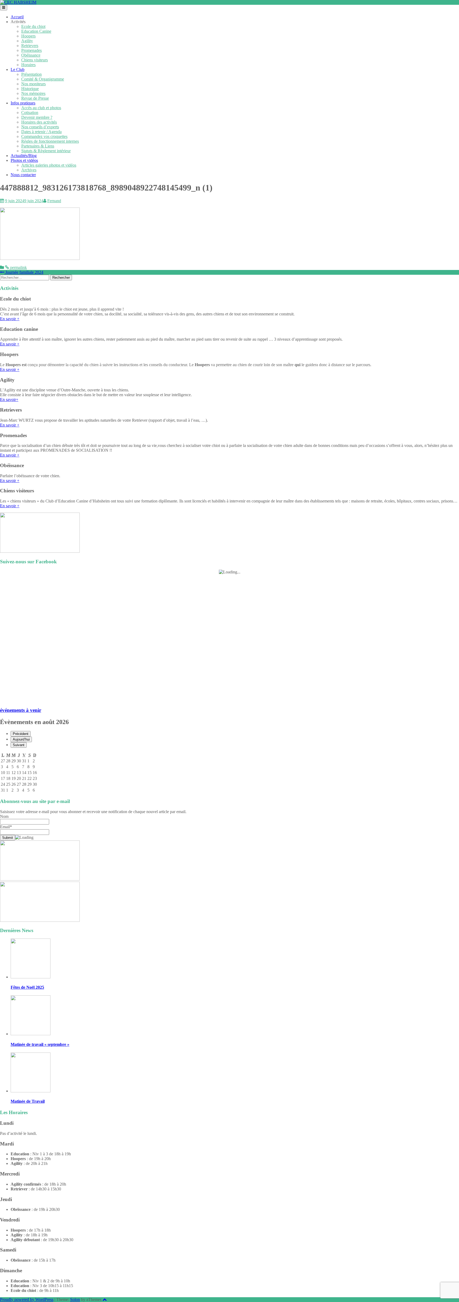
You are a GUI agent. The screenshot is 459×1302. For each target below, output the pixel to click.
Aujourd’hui (21, 739)
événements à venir (20, 710)
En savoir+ (9, 399)
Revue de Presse (35, 98)
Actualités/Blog (24, 155)
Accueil (17, 17)
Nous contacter (23, 174)
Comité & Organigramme (42, 79)
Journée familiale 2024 (23, 272)
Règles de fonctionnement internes (50, 141)
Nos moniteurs (33, 84)
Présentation (31, 74)
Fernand (54, 200)
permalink (18, 267)
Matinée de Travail (28, 1101)
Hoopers (28, 36)
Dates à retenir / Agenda (41, 131)
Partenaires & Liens (37, 146)
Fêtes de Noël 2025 (27, 987)
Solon (75, 1299)
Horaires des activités (39, 122)
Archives (28, 170)
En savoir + (9, 318)
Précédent (20, 734)
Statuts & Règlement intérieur (46, 151)
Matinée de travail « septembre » (40, 1044)
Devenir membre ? (36, 117)
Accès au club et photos (41, 107)
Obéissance (30, 55)
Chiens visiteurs (34, 60)
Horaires (28, 64)
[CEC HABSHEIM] (18, 2)
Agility (27, 41)
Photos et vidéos (24, 160)
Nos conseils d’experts (40, 127)
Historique (30, 88)
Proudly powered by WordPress (26, 1299)
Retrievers (29, 45)
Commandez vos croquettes (44, 136)
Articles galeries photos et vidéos (48, 165)
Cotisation (29, 112)
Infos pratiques (23, 103)
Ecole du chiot (33, 26)
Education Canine (36, 31)
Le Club (17, 69)
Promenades (31, 50)
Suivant (18, 745)
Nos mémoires (33, 93)
